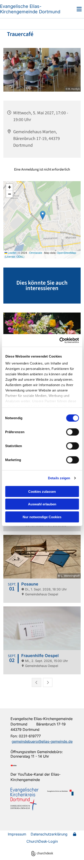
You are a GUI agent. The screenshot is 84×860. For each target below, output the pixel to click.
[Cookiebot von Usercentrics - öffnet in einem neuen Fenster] (60, 340)
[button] (73, 9)
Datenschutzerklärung (49, 834)
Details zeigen (59, 478)
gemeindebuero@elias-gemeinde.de (42, 741)
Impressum (17, 834)
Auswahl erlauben (42, 504)
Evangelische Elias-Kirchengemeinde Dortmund (30, 9)
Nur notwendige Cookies (42, 517)
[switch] (72, 431)
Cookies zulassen (42, 491)
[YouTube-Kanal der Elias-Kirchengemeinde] (42, 765)
